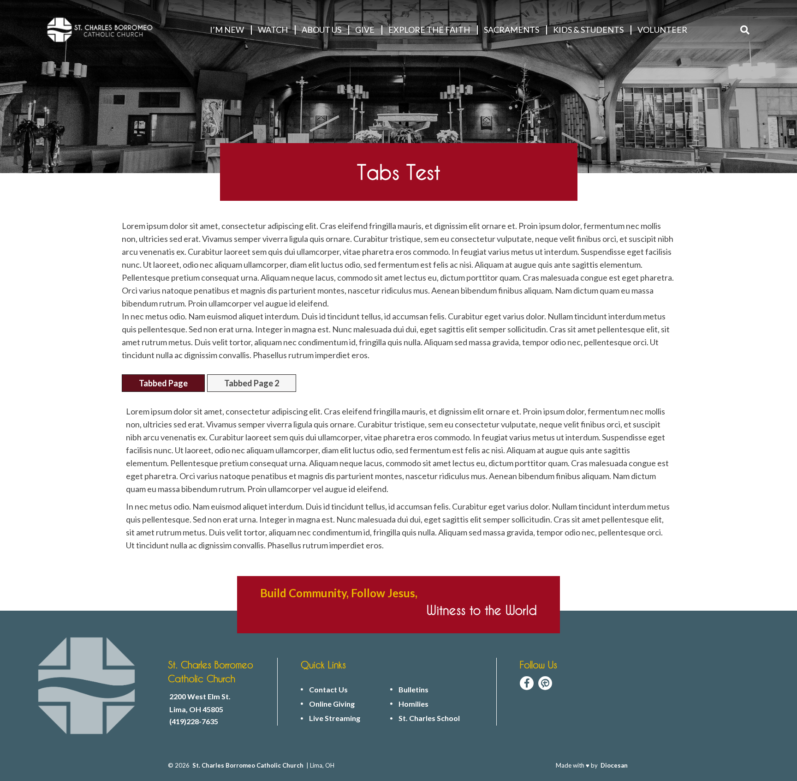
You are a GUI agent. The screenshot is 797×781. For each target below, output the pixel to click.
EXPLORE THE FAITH (429, 29)
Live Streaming (334, 718)
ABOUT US (321, 29)
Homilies (413, 704)
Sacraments (511, 29)
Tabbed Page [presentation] (163, 383)
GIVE (365, 29)
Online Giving (332, 704)
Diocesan (614, 765)
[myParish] (545, 683)
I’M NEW (227, 29)
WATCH (273, 29)
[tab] (163, 383)
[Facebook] (527, 683)
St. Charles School (429, 718)
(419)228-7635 (193, 721)
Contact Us (328, 689)
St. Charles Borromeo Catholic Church (247, 765)
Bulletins (413, 689)
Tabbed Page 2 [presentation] (251, 383)
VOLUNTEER (662, 29)
